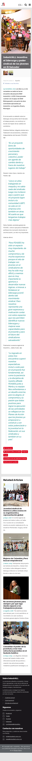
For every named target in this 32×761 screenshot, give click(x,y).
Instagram (9, 721)
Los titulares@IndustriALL (13, 724)
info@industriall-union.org (13, 736)
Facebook (9, 713)
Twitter (8, 716)
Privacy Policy (18, 750)
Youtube (8, 719)
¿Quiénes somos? (10, 697)
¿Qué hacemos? (9, 700)
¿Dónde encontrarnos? (11, 703)
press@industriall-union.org (14, 739)
